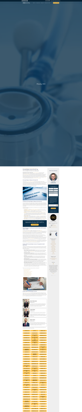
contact (39, 177)
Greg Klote (32, 309)
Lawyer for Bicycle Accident (27, 274)
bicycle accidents (43, 218)
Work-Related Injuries (27, 210)
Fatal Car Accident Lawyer (27, 269)
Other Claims (26, 218)
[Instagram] (23, 0)
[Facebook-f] (22, 0)
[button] (48, 178)
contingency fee (32, 251)
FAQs (36, 239)
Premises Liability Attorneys (27, 272)
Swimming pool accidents (31, 218)
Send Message (53, 208)
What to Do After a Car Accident (28, 271)
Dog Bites (25, 212)
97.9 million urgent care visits (30, 181)
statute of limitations (31, 238)
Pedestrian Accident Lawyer (27, 275)
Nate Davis (32, 319)
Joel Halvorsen (33, 301)
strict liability (42, 214)
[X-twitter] (24, 0)
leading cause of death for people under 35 (31, 241)
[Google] (27, 0)
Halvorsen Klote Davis (36, 172)
